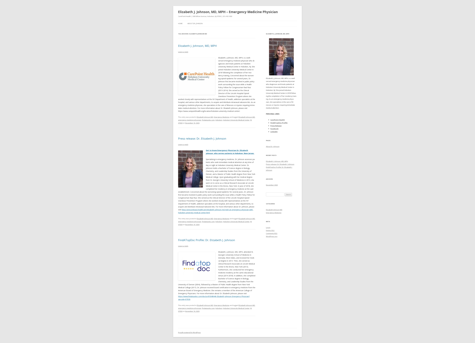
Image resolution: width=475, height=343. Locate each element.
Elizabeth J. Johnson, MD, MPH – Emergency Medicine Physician (228, 12)
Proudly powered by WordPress (189, 333)
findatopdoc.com (208, 120)
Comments (271, 233)
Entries (270, 230)
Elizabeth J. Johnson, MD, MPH (197, 46)
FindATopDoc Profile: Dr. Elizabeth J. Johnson (206, 240)
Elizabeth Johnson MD (205, 117)
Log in (268, 227)
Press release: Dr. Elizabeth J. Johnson (202, 138)
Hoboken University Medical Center (236, 120)
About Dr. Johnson (195, 23)
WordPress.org (271, 236)
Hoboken (218, 120)
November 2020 (272, 185)
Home (180, 23)
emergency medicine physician (189, 120)
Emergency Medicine (221, 117)
